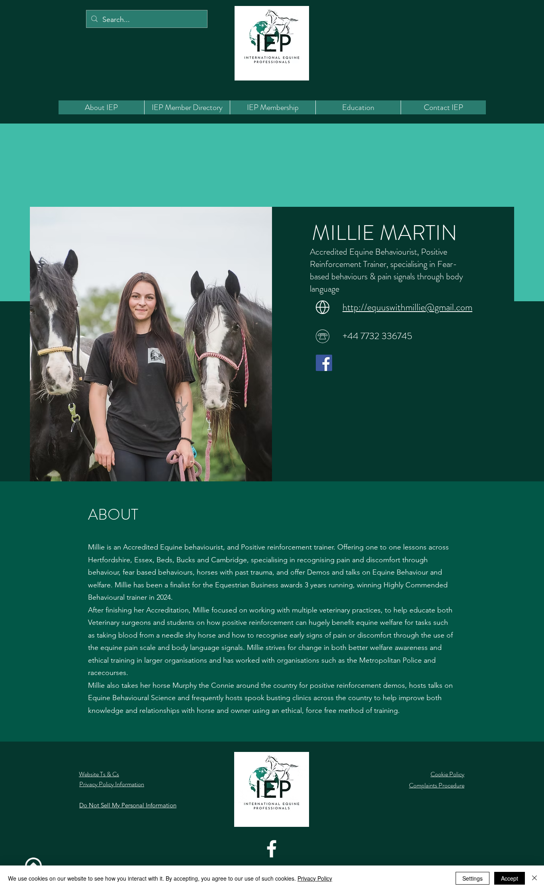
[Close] (534, 878)
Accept (509, 878)
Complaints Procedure (436, 785)
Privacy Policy (314, 878)
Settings (472, 878)
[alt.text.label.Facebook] (271, 848)
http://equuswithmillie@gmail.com (407, 307)
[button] (187, 107)
